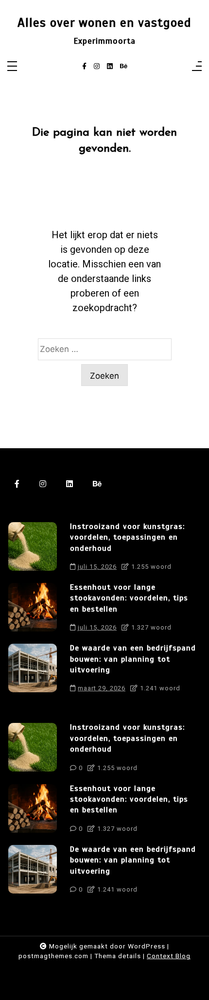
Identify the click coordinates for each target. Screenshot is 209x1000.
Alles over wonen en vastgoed (104, 22)
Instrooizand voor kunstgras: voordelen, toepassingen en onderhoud (127, 537)
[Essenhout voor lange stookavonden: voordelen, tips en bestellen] (32, 610)
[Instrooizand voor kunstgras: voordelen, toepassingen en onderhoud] (32, 549)
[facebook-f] (84, 66)
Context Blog (169, 956)
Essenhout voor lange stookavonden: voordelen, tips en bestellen (129, 598)
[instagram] (97, 66)
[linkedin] (110, 66)
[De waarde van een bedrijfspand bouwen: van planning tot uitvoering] (32, 671)
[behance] (123, 66)
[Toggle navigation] (12, 66)
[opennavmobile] (197, 66)
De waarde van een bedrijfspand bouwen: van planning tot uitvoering (133, 659)
